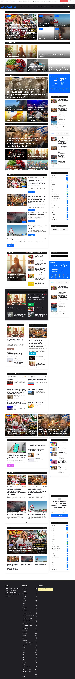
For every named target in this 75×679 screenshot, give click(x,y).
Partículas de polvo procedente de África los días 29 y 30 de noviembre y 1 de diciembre (37, 379)
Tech (14, 594)
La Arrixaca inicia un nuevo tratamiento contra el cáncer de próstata (41, 315)
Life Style (7, 592)
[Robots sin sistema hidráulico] (31, 460)
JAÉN (24, 598)
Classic (15, 588)
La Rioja (53, 210)
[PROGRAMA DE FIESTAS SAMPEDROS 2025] (54, 444)
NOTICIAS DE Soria (26, 623)
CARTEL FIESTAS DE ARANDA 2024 (15, 120)
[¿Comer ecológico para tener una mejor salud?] (54, 449)
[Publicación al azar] (72, 1)
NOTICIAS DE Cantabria (56, 207)
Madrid (53, 191)
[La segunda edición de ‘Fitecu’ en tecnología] (10, 383)
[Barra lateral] (73, 1)
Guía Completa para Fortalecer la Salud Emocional (16, 309)
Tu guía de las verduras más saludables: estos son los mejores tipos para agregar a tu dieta (41, 277)
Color (18, 588)
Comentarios (65, 133)
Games (14, 590)
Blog (52, 187)
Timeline (17, 594)
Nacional (23, 6)
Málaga (24, 600)
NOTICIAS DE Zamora (27, 626)
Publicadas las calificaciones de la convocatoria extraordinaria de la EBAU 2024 (37, 119)
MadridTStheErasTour (13, 592)
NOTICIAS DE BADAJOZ (27, 642)
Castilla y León (54, 528)
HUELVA (24, 596)
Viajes (41, 252)
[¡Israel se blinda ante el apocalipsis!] (46, 33)
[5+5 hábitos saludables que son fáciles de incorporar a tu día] (21, 51)
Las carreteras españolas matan (60, 24)
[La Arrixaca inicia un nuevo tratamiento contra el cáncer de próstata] (31, 314)
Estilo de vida (46, 6)
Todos (27, 252)
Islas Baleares (54, 219)
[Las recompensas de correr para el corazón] (31, 284)
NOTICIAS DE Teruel (27, 667)
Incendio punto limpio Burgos (14, 109)
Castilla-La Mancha (55, 194)
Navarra (53, 212)
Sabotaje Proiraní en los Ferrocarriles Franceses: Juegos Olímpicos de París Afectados (37, 167)
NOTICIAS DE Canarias (56, 198)
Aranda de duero (27, 613)
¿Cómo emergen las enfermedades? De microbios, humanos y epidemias (62, 462)
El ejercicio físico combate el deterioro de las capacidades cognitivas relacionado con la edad (63, 455)
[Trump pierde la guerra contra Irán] (16, 154)
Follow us (41, 585)
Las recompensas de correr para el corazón (40, 284)
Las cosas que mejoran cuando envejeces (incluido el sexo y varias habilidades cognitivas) (40, 270)
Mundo (29, 6)
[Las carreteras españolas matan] (62, 20)
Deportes (34, 6)
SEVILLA (25, 601)
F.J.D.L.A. (30, 177)
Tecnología (57, 6)
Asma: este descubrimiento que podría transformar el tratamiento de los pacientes (62, 469)
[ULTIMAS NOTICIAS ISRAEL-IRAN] (46, 20)
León (24, 608)
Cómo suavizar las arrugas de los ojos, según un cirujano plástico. (40, 263)
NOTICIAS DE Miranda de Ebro (30, 615)
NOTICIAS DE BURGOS (27, 612)
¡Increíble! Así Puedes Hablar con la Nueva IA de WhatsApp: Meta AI (16, 457)
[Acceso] (70, 1)
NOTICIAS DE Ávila (26, 610)
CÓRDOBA (25, 593)
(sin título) (37, 454)
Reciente (52, 133)
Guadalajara (25, 630)
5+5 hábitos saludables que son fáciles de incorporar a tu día (37, 157)
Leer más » (32, 209)
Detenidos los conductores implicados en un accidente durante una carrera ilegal (36, 107)
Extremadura (54, 205)
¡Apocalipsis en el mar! (61, 38)
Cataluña (53, 565)
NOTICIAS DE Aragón (55, 200)
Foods (11, 590)
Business (10, 588)
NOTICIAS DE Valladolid (27, 625)
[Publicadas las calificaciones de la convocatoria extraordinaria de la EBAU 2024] (37, 116)
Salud (52, 6)
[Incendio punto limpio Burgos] (16, 105)
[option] (37, 27)
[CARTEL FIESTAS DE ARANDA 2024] (16, 116)
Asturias (53, 208)
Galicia (53, 217)
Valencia (53, 214)
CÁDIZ (24, 591)
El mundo (9, 454)
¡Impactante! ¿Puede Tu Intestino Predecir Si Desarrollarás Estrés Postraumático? (19, 361)
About (7, 588)
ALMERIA (25, 589)
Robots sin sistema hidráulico (39, 460)
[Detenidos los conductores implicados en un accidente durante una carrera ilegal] (37, 105)
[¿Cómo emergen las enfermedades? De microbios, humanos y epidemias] (54, 462)
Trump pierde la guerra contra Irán (40, 358)
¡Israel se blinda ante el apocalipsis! (45, 37)
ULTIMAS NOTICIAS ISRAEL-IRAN (44, 24)
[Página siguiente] (45, 252)
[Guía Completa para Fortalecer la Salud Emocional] (54, 51)
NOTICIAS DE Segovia (27, 621)
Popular (58, 133)
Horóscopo (64, 6)
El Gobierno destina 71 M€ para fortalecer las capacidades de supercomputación (37, 445)
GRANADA (25, 595)
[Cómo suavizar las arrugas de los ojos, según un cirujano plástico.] (31, 262)
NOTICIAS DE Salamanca (28, 620)
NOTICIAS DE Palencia (27, 618)
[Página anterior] (44, 252)
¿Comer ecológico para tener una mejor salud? (62, 448)
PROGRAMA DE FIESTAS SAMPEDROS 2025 (62, 443)
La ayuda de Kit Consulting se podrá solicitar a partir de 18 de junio (36, 450)
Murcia (53, 201)
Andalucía (53, 535)
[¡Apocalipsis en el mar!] (62, 33)
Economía (40, 6)
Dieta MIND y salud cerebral (14, 71)
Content (7, 590)
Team (11, 594)
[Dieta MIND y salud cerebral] (16, 65)
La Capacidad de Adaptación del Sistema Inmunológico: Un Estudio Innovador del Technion (58, 69)
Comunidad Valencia (55, 196)
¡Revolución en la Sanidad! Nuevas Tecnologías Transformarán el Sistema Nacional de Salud (35, 68)
